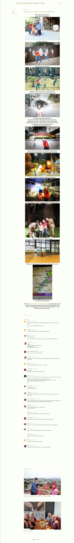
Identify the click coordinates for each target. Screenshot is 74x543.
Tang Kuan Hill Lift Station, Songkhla (37, 496)
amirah (28, 439)
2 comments (28, 532)
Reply (28, 327)
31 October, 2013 (33, 405)
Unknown (29, 321)
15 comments (29, 498)
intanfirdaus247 (30, 417)
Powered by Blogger (38, 539)
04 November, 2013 (33, 445)
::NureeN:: (29, 405)
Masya (28, 445)
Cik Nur (28, 342)
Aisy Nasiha (29, 392)
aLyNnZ (28, 423)
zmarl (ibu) (29, 329)
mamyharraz (29, 368)
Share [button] (13, 9)
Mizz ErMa (29, 356)
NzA (28, 428)
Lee (28, 375)
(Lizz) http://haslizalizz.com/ (32, 351)
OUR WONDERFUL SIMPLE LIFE (30, 3)
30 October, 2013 (34, 321)
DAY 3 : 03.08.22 (28, 531)
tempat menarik (15, 14)
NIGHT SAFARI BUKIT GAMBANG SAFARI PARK (38, 303)
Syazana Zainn (30, 385)
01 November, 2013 (33, 439)
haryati (28, 363)
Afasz (28, 335)
